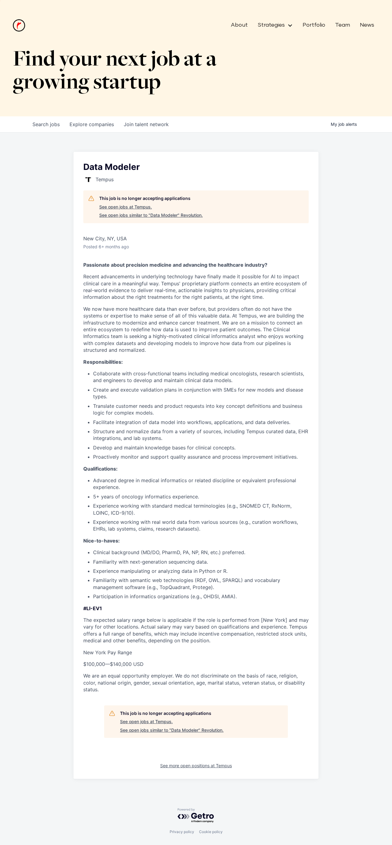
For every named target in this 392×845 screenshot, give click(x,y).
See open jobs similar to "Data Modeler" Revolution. (151, 215)
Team (342, 25)
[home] (19, 25)
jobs (46, 124)
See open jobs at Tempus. (125, 206)
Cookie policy (211, 831)
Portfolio (314, 25)
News (367, 25)
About (239, 25)
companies (92, 124)
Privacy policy (182, 831)
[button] (273, 25)
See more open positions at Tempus (196, 765)
